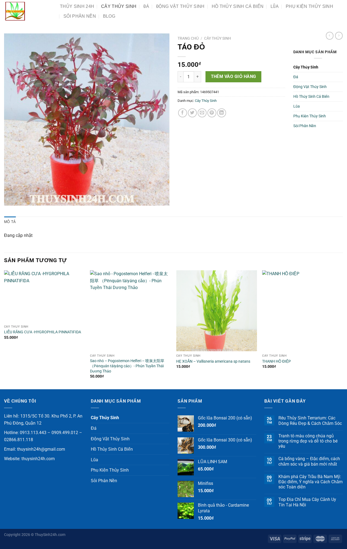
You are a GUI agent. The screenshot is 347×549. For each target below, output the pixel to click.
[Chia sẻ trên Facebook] (182, 112)
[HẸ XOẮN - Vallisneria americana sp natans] (216, 310)
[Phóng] (11, 199)
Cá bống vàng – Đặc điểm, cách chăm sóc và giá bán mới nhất (309, 461)
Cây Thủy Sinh (118, 6)
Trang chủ (188, 38)
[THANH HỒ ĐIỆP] (302, 310)
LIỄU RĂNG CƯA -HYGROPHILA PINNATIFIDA (42, 332)
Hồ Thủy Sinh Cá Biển (238, 6)
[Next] (343, 329)
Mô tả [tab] (10, 222)
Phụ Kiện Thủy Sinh (309, 6)
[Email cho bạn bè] (202, 112)
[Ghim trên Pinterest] (211, 112)
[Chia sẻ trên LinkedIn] (221, 112)
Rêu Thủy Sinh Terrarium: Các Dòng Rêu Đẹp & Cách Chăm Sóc (310, 420)
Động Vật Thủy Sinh (180, 6)
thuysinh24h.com (38, 458)
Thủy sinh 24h (77, 6)
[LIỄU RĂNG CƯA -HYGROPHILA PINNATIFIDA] (44, 296)
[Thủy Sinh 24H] (28, 11)
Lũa (275, 6)
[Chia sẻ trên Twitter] (192, 112)
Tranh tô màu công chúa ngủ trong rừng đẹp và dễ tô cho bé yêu (308, 441)
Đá (146, 6)
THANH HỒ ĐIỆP (276, 361)
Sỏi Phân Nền (79, 16)
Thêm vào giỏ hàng (233, 76)
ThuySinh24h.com (50, 534)
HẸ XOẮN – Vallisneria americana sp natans (213, 361)
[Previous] (4, 329)
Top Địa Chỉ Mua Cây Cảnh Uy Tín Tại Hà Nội (307, 502)
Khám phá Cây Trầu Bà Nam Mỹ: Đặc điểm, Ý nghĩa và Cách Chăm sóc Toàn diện (310, 482)
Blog (109, 16)
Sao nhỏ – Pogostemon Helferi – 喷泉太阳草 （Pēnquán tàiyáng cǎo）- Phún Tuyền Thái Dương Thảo (127, 366)
